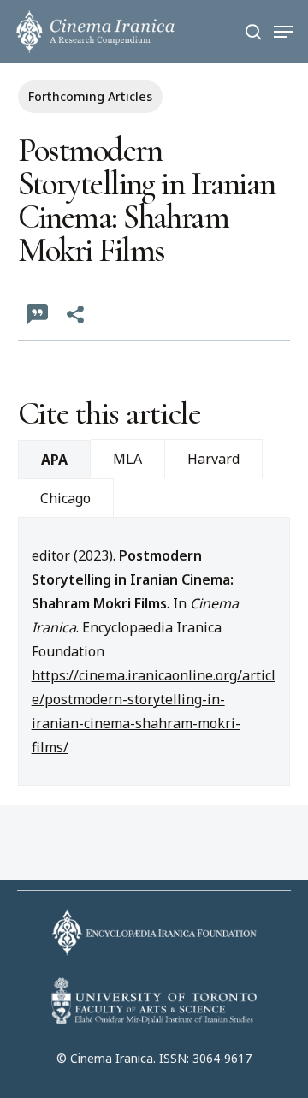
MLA (127, 458)
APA (54, 459)
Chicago (65, 498)
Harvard (213, 458)
